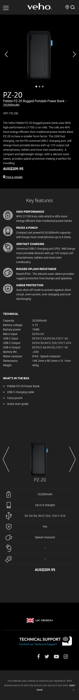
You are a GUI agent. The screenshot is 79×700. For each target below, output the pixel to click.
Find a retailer (14, 177)
